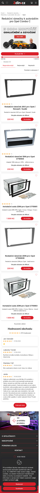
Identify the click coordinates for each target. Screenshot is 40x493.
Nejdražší (31, 65)
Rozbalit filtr (19, 54)
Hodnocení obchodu (20, 328)
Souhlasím (19, 488)
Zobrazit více (20, 405)
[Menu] (36, 2)
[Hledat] (3, 2)
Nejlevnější (21, 65)
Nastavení (19, 484)
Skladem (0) (7, 62)
